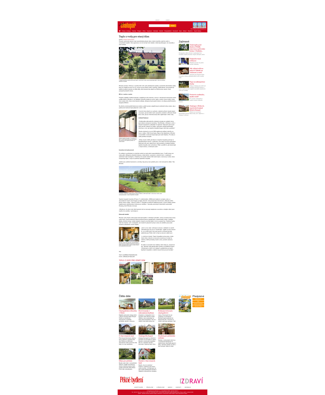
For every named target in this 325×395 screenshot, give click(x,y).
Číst (198, 301)
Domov (168, 20)
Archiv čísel (198, 306)
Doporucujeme (130, 39)
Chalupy (125, 39)
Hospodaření (167, 31)
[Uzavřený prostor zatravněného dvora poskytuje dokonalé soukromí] (124, 267)
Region (139, 31)
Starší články (197, 31)
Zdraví (157, 20)
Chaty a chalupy (126, 31)
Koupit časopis (198, 303)
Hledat (173, 25)
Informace (188, 387)
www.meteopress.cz (201, 28)
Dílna (144, 31)
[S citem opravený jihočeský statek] (136, 278)
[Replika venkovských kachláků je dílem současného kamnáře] (170, 267)
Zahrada (155, 31)
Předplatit (198, 299)
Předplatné (149, 387)
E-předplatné (160, 387)
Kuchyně (175, 31)
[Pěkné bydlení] (131, 380)
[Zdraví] (191, 380)
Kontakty (178, 387)
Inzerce (170, 387)
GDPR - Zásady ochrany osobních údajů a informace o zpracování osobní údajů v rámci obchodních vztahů (162, 393)
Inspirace (149, 31)
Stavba (134, 31)
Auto (180, 31)
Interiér (161, 31)
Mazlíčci (190, 31)
